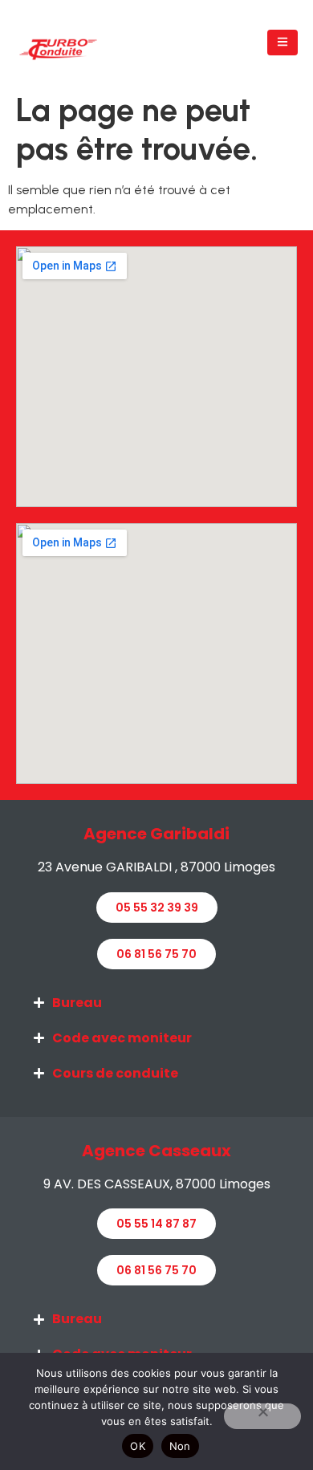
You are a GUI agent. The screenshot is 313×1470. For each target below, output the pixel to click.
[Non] (262, 1416)
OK (137, 1446)
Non (180, 1446)
